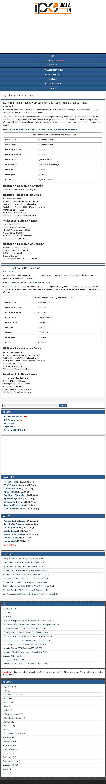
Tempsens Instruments (15, 509)
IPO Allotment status (11, 714)
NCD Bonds (9, 106)
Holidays (6, 710)
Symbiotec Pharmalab (14, 495)
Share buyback (8, 749)
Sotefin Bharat (11, 531)
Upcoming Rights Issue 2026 (14, 660)
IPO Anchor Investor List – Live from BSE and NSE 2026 (24, 629)
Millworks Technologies (15, 534)
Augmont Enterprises (14, 505)
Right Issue (9, 427)
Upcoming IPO (8, 765)
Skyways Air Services (14, 502)
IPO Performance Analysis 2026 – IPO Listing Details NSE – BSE (27, 636)
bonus (5, 691)
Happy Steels (10, 541)
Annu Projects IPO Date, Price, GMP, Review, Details (23, 567)
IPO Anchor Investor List (12, 718)
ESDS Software (11, 485)
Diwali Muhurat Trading (11, 694)
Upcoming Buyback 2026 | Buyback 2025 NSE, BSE (22, 648)
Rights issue (7, 745)
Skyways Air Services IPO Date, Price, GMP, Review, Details (26, 578)
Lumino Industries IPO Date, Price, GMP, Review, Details (24, 563)
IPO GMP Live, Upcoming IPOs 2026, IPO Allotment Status (25, 632)
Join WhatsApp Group (51, 60)
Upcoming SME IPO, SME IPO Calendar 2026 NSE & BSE (25, 664)
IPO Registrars (8, 730)
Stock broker (8, 757)
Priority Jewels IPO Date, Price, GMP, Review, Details (23, 559)
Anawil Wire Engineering (16, 524)
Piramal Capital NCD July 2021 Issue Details (30, 282)
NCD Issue (9, 423)
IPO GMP (53, 65)
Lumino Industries (12, 488)
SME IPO (6, 753)
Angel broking (8, 687)
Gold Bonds (7, 702)
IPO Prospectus (11, 420)
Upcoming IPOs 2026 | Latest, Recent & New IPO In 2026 (24, 652)
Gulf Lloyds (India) (13, 528)
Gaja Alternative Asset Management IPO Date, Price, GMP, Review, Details (31, 594)
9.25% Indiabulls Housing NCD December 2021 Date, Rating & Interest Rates (45, 129)
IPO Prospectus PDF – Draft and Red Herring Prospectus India (26, 640)
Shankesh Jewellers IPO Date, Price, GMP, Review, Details (25, 590)
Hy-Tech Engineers (13, 499)
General (6, 698)
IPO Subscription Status (53, 70)
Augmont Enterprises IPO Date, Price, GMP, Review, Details (25, 582)
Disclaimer (7, 617)
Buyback (53, 88)
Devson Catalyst (12, 538)
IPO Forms (53, 79)
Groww (5, 706)
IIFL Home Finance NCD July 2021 (22, 268)
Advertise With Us (10, 609)
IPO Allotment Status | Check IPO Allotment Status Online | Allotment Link (31, 625)
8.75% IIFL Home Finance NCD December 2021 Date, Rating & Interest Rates (45, 102)
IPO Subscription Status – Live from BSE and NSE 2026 (24, 644)
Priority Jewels (11, 482)
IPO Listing (7, 726)
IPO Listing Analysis (53, 84)
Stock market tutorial (11, 761)
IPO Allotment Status (53, 74)
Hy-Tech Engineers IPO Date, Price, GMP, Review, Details (25, 570)
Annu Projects (11, 492)
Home (53, 56)
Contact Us (7, 613)
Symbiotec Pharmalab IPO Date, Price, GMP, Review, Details (26, 574)
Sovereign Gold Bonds (15, 430)
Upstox (5, 769)
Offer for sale (8, 741)
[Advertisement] (53, 34)
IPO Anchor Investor (13, 417)
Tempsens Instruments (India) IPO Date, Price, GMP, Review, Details (29, 586)
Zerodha (6, 773)
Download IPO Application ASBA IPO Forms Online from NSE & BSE (29, 621)
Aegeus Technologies (14, 521)
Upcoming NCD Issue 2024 (13, 656)
